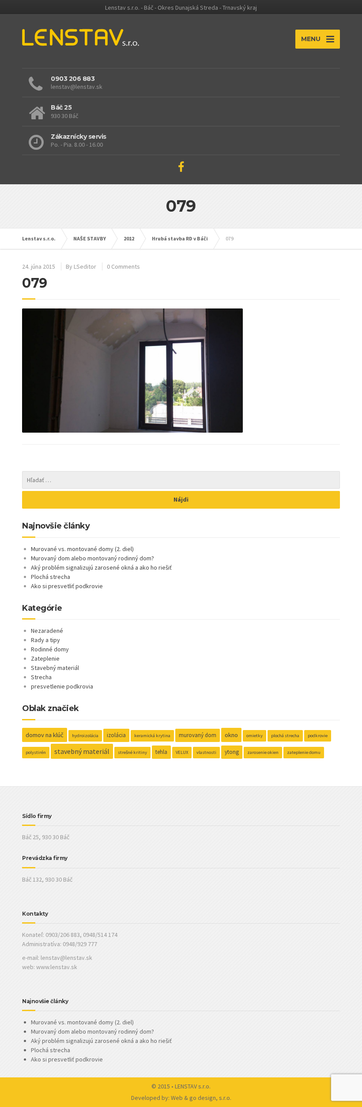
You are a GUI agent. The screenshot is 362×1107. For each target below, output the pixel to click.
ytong (232, 752)
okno (231, 735)
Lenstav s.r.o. (39, 238)
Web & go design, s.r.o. (201, 1098)
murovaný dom (197, 735)
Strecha (41, 677)
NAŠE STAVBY (89, 238)
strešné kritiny (132, 752)
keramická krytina (152, 735)
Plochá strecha (50, 577)
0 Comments (123, 266)
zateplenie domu (304, 752)
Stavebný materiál (55, 668)
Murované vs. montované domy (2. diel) (82, 549)
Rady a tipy (45, 640)
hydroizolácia (85, 735)
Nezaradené (47, 631)
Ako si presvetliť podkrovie (67, 586)
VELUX (182, 752)
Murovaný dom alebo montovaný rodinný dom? (92, 558)
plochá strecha (285, 735)
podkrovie (318, 735)
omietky (254, 735)
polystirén (36, 752)
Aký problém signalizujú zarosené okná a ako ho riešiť (101, 567)
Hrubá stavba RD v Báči (180, 238)
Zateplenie (45, 658)
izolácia (116, 735)
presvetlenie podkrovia (62, 686)
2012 (129, 238)
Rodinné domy (50, 649)
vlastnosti (206, 752)
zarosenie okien (263, 752)
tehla (161, 752)
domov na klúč (45, 735)
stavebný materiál (81, 751)
